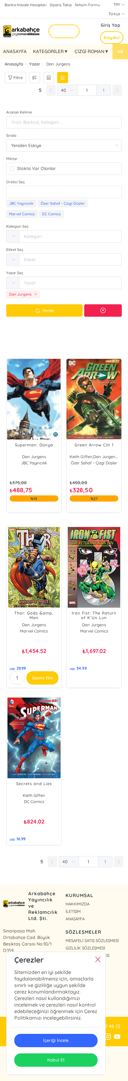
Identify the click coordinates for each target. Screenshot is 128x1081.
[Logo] (21, 31)
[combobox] (64, 192)
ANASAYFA (15, 51)
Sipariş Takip (61, 4)
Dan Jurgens (34, 456)
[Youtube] (117, 1037)
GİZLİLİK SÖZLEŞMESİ (85, 947)
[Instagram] (107, 1037)
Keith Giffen (34, 795)
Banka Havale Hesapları (26, 4)
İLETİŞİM (73, 911)
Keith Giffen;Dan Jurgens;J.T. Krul (94, 456)
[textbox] (64, 192)
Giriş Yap (111, 25)
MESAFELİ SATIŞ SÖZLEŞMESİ (92, 940)
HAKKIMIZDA (77, 903)
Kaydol (112, 37)
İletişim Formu (87, 4)
